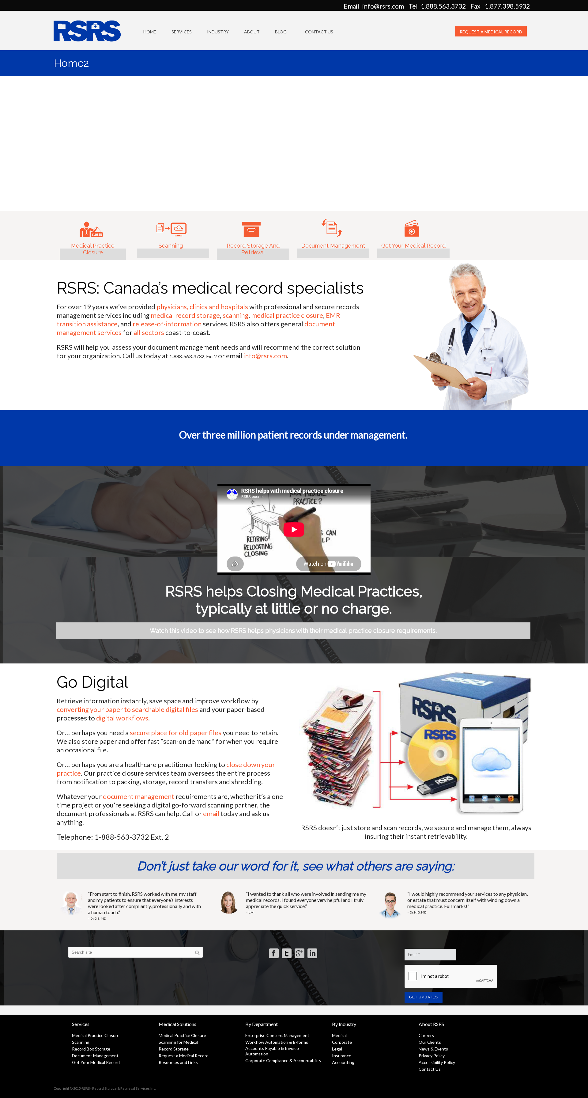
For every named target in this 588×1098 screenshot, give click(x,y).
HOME (149, 31)
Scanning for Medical (178, 1042)
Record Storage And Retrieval (252, 234)
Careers (426, 1035)
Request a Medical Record (491, 31)
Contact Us (319, 31)
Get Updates (423, 997)
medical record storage (185, 315)
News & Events (433, 1048)
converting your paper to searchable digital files (127, 709)
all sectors (149, 332)
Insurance (341, 1055)
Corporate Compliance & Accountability (283, 1060)
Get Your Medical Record (411, 231)
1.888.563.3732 (443, 6)
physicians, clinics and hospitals (202, 306)
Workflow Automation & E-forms (276, 1042)
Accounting (343, 1062)
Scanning (171, 226)
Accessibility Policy (437, 1062)
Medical (339, 1035)
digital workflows (122, 718)
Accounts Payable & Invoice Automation (272, 1051)
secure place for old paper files (176, 732)
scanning (235, 315)
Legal (337, 1048)
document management (139, 796)
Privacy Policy (432, 1055)
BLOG (281, 31)
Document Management (332, 231)
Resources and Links (178, 1062)
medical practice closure (287, 315)
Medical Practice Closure (91, 233)
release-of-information (167, 324)
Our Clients (430, 1042)
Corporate (342, 1042)
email (211, 813)
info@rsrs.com (383, 6)
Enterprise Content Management (277, 1035)
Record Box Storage (91, 1048)
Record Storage (174, 1048)
